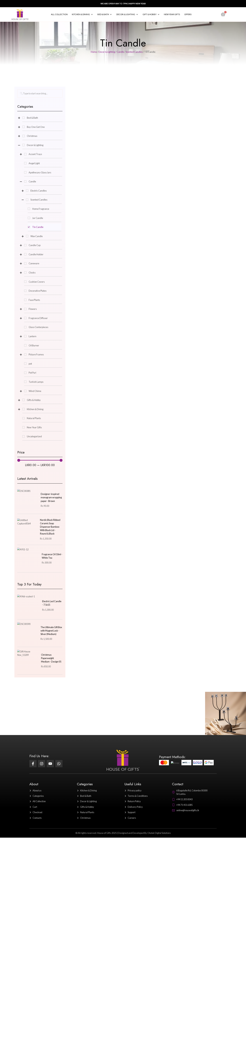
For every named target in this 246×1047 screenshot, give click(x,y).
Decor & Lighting (107, 51)
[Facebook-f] (33, 763)
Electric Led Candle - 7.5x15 (51, 603)
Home (94, 51)
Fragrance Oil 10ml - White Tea (52, 556)
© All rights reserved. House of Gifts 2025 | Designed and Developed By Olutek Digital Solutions (123, 833)
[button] (82, 14)
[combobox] (39, 93)
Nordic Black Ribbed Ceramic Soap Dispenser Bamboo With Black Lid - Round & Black (50, 526)
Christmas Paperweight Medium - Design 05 (51, 658)
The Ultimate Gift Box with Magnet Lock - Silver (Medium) (51, 630)
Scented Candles (134, 51)
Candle (120, 51)
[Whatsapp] (58, 763)
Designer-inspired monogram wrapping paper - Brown (51, 497)
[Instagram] (41, 763)
